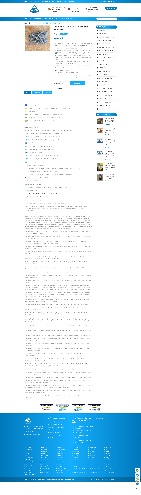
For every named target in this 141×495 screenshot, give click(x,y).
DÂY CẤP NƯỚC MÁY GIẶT (106, 57)
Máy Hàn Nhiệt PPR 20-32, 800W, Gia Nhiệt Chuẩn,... (110, 165)
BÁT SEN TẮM (103, 81)
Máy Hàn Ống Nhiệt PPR (62, 468)
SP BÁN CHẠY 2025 (103, 114)
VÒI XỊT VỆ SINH (103, 85)
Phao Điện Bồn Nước (45, 468)
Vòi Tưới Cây (75, 470)
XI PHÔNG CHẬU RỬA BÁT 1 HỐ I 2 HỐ (107, 105)
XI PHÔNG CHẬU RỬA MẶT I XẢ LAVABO (107, 71)
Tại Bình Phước (60, 453)
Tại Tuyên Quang (108, 455)
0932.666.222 (75, 11)
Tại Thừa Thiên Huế (109, 461)
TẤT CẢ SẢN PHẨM (37, 18)
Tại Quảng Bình (92, 447)
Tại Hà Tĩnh (91, 451)
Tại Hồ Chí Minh (28, 457)
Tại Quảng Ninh (28, 466)
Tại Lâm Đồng (75, 461)
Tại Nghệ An (59, 455)
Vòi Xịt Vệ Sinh (44, 472)
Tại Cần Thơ (91, 457)
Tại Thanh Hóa (44, 459)
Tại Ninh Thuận (92, 461)
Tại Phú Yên (75, 447)
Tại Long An (59, 457)
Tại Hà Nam (43, 463)
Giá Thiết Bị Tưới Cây (93, 472)
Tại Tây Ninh (107, 463)
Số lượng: (57, 83)
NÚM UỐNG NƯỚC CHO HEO (107, 64)
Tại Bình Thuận (108, 457)
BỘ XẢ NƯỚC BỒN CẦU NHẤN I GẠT (107, 109)
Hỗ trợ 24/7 (74, 7)
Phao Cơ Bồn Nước (29, 468)
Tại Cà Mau (107, 453)
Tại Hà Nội (90, 463)
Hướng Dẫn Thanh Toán (56, 424)
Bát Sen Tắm (59, 472)
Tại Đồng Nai (75, 449)
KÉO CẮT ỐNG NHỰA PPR (106, 50)
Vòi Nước (90, 466)
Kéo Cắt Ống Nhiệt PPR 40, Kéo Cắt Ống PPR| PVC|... (110, 176)
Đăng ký (114, 1)
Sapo (72, 479)
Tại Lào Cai (75, 463)
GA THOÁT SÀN (103, 74)
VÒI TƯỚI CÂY (103, 61)
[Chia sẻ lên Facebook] (59, 88)
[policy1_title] (49, 9)
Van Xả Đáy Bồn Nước (94, 468)
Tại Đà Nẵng (107, 459)
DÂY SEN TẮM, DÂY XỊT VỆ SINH (107, 91)
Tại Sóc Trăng (43, 447)
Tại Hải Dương (76, 466)
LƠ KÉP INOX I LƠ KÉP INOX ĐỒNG (107, 98)
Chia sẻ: (56, 88)
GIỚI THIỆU (51, 18)
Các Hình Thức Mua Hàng (56, 427)
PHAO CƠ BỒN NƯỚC (105, 40)
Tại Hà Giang (43, 449)
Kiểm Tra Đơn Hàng (54, 432)
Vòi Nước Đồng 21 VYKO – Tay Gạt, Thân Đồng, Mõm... (110, 120)
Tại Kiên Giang (44, 465)
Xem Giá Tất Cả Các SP (96, 479)
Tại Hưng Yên (107, 447)
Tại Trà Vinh (75, 457)
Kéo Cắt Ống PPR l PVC (78, 468)
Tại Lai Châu (59, 466)
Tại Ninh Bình (107, 451)
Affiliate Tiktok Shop (54, 435)
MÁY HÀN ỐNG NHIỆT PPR (106, 47)
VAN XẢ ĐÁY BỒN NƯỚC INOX (107, 37)
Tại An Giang (75, 453)
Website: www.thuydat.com (34, 184)
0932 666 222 (32, 1)
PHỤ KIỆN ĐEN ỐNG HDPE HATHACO (107, 95)
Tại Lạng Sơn (43, 466)
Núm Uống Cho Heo (93, 470)
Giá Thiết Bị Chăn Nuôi (110, 472)
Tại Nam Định (59, 459)
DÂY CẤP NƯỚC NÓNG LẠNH (107, 88)
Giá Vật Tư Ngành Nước (78, 472)
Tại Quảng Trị (91, 465)
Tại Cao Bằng (107, 449)
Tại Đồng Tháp (44, 461)
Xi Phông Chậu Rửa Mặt (110, 470)
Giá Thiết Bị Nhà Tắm (30, 474)
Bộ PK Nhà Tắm (28, 472)
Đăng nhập (105, 1)
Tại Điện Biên (107, 465)
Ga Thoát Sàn (27, 470)
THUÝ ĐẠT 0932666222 (67, 18)
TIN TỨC (57, 18)
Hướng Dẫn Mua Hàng (55, 422)
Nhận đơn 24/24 (92, 7)
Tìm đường (137, 472)
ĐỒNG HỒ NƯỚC (104, 54)
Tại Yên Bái (91, 459)
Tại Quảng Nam (28, 459)
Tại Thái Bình (75, 455)
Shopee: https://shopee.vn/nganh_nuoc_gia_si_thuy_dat (42, 193)
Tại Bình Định (75, 451)
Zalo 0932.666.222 (79, 45)
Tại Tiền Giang (28, 465)
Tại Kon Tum (27, 455)
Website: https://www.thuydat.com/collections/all (40, 200)
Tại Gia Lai (59, 451)
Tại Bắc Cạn (43, 453)
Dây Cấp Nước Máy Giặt (62, 470)
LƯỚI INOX (102, 68)
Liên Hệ (51, 437)
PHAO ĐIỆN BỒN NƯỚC (105, 44)
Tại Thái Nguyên (60, 449)
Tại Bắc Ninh (27, 453)
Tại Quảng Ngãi (44, 455)
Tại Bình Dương (28, 447)
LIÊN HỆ (45, 18)
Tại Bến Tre (27, 451)
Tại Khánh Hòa (76, 465)
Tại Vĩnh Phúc (91, 455)
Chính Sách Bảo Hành (55, 429)
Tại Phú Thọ (75, 459)
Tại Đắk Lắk (59, 465)
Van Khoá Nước (108, 466)
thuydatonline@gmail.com (33, 434)
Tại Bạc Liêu (43, 451)
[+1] (61, 88)
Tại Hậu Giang (60, 461)
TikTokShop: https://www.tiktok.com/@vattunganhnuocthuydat (43, 196)
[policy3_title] (86, 9)
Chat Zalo (137, 477)
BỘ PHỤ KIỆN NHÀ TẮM (105, 78)
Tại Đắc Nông (59, 447)
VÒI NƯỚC (102, 30)
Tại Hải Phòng (91, 449)
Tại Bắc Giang (28, 449)
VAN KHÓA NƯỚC (104, 33)
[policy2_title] (69, 9)
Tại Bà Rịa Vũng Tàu (29, 461)
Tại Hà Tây (43, 457)
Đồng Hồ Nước (108, 468)
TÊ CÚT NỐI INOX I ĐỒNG (106, 102)
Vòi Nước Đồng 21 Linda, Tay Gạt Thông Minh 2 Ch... (110, 130)
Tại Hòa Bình (27, 463)
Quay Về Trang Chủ (110, 479)
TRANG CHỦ (28, 18)
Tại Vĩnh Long (91, 453)
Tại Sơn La (59, 463)
